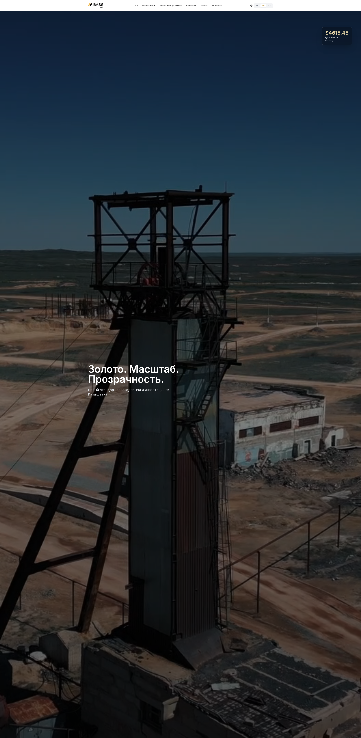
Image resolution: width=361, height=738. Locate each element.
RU (263, 6)
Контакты (217, 5)
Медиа (204, 5)
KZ (269, 6)
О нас (135, 5)
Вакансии (191, 5)
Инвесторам (148, 5)
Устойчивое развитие (170, 5)
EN (257, 6)
